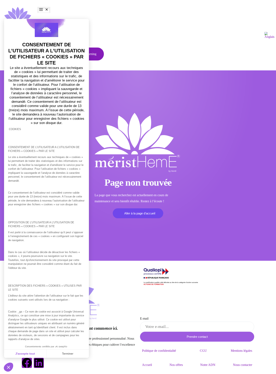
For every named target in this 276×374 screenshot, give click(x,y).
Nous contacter (242, 365)
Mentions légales (241, 350)
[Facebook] (27, 363)
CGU (203, 350)
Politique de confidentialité (159, 350)
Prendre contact (197, 336)
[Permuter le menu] (43, 10)
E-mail (144, 318)
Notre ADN (207, 365)
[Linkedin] (39, 363)
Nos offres (176, 365)
